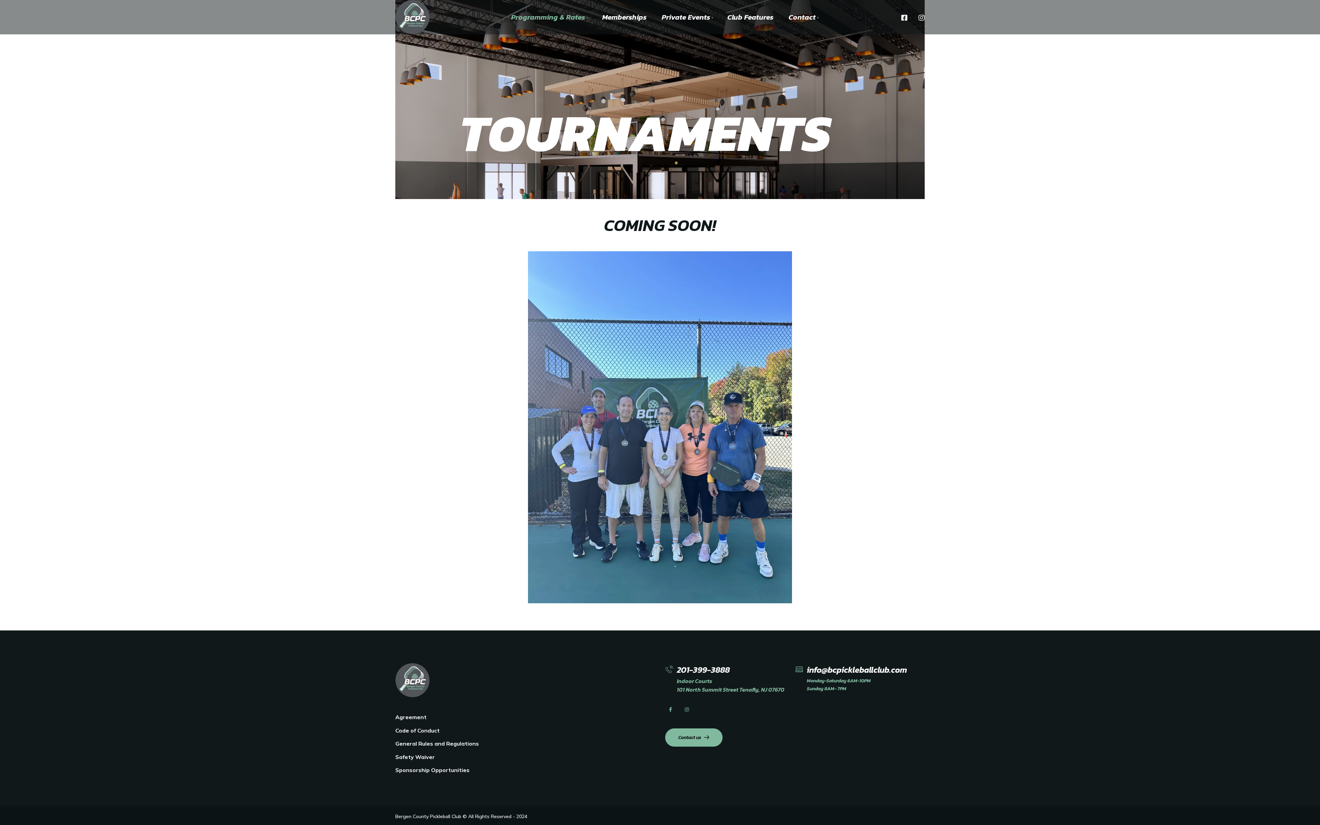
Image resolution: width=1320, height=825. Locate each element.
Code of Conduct (417, 730)
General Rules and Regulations (437, 743)
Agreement (411, 717)
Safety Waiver (415, 757)
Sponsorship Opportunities (432, 770)
